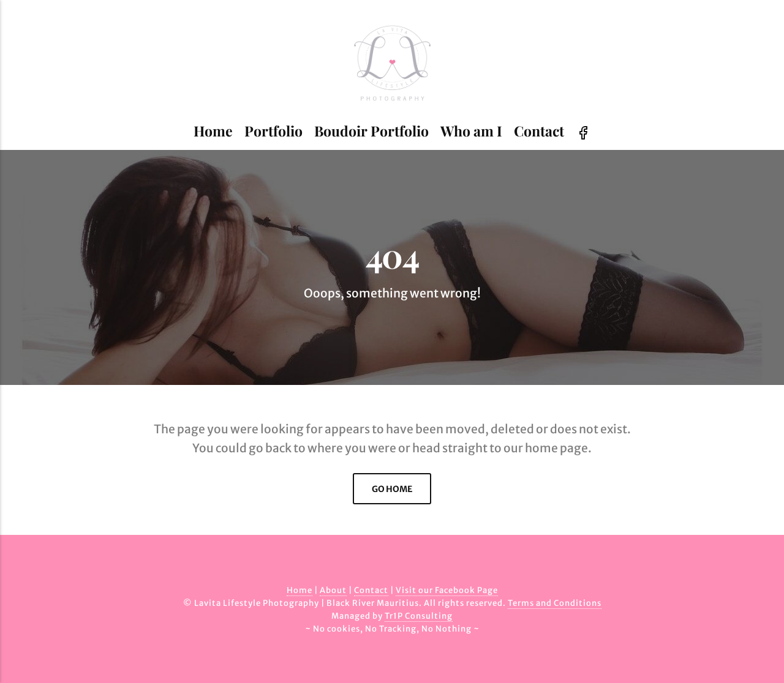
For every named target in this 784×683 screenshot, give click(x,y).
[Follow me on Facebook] (583, 131)
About (333, 590)
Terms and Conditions (554, 603)
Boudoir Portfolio (371, 130)
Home (213, 130)
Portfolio (273, 130)
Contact (539, 130)
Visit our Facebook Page (447, 590)
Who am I (471, 130)
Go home (392, 489)
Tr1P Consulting (419, 616)
